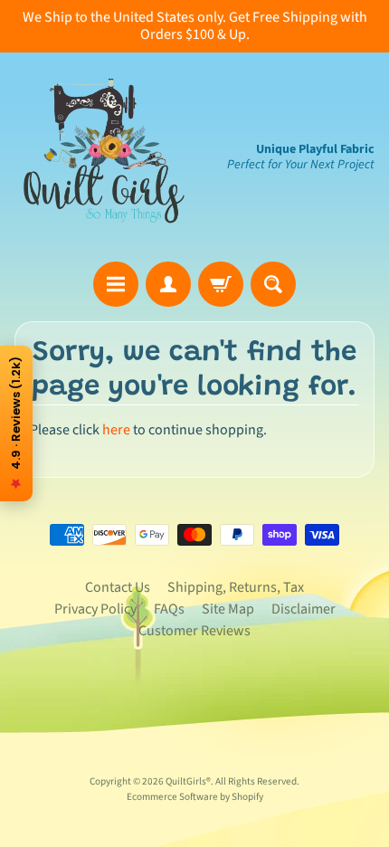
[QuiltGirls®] (104, 157)
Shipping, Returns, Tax (235, 587)
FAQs (169, 609)
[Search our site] (273, 284)
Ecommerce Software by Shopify (195, 797)
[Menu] (115, 284)
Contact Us (117, 587)
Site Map (228, 609)
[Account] (168, 284)
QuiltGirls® (188, 781)
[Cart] (220, 284)
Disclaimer (303, 609)
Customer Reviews (194, 631)
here (116, 430)
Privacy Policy (95, 609)
